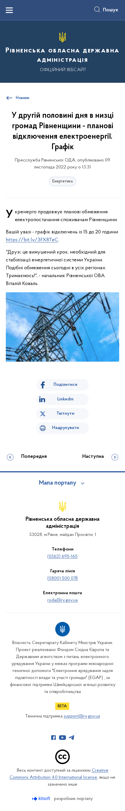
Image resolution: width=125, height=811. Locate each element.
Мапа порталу (57, 483)
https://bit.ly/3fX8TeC (32, 240)
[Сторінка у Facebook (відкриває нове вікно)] (53, 737)
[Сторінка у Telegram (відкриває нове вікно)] (71, 737)
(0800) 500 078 (62, 578)
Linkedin (65, 399)
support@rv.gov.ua (82, 716)
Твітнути (65, 413)
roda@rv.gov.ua (62, 600)
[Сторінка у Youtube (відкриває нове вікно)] (62, 737)
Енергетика (62, 181)
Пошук (110, 10)
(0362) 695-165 (62, 556)
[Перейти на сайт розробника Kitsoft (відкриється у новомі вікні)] (41, 798)
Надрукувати (65, 427)
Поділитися (65, 384)
